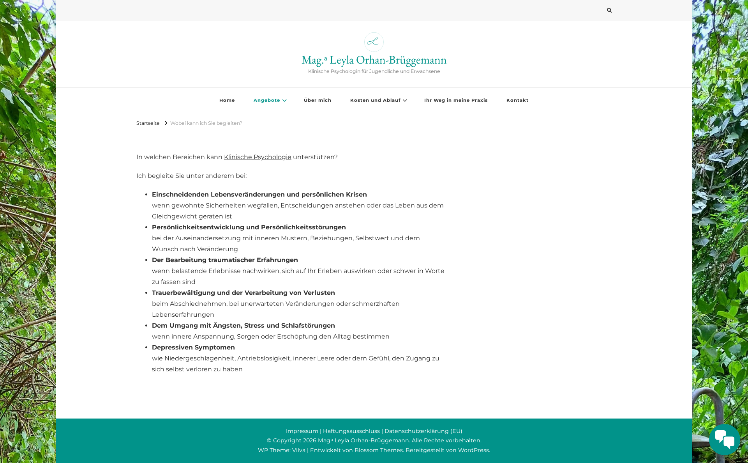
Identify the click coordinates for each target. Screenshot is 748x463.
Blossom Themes (379, 450)
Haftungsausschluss (351, 431)
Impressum (302, 431)
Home (227, 100)
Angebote (267, 100)
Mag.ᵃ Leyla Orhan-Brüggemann (374, 59)
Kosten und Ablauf (375, 100)
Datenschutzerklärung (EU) (423, 431)
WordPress (473, 450)
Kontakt (517, 100)
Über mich (318, 100)
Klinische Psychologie (257, 157)
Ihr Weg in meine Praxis (456, 100)
